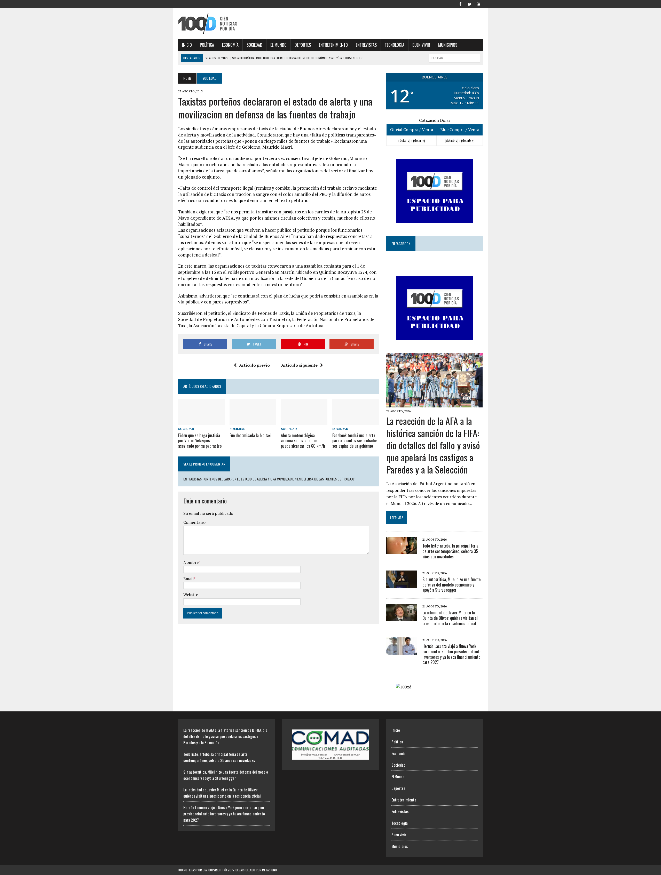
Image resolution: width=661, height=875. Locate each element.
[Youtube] (479, 4)
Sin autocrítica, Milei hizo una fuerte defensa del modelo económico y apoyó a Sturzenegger (451, 584)
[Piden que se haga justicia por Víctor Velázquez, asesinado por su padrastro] (201, 421)
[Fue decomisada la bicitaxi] (253, 421)
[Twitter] (469, 4)
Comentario (194, 522)
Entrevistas (366, 45)
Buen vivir (421, 45)
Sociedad (254, 45)
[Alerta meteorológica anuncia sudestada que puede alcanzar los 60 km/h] (304, 421)
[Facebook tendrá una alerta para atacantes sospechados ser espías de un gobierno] (355, 421)
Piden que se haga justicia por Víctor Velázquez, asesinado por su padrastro (200, 440)
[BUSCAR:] (454, 57)
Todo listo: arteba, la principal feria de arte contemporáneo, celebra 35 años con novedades (450, 551)
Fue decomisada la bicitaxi (250, 435)
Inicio (187, 45)
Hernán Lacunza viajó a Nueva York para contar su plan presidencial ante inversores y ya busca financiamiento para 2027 (451, 654)
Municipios (447, 45)
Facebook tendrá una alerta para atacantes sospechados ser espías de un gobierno (354, 440)
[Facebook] (460, 4)
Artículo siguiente (299, 365)
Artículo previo (254, 365)
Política (207, 45)
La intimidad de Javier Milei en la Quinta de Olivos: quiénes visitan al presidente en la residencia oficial (450, 618)
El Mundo (278, 45)
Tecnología (394, 45)
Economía (230, 45)
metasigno (269, 870)
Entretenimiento (333, 45)
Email (188, 578)
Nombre (191, 562)
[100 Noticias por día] (226, 23)
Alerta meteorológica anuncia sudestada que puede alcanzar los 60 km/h (303, 440)
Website (190, 594)
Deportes (303, 45)
